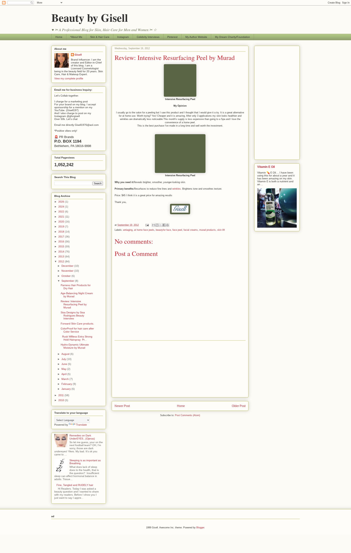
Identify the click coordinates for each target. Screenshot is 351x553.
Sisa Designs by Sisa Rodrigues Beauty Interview (73, 315)
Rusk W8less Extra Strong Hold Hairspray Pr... (76, 338)
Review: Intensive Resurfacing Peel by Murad (74, 304)
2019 (61, 226)
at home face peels (144, 230)
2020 (61, 221)
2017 (61, 236)
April (64, 374)
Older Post (239, 405)
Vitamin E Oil (266, 166)
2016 (61, 241)
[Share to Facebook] (164, 225)
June (64, 364)
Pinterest (172, 36)
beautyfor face (163, 230)
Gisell (78, 54)
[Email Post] (147, 225)
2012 (61, 261)
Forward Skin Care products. (77, 323)
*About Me (76, 36)
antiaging (128, 230)
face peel (177, 230)
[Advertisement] (180, 369)
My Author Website (196, 36)
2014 (61, 251)
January (66, 388)
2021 (61, 216)
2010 (61, 400)
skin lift (221, 230)
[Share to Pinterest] (167, 225)
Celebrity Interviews (148, 36)
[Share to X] (160, 225)
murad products (207, 230)
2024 (61, 206)
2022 (61, 211)
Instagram (123, 36)
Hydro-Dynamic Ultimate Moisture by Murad (75, 346)
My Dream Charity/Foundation (232, 36)
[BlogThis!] (157, 225)
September (68, 280)
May (64, 368)
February (67, 383)
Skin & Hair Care (99, 36)
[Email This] (153, 225)
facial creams (191, 230)
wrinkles (176, 188)
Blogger (200, 527)
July (64, 359)
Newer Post (122, 405)
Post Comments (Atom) (187, 415)
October (66, 275)
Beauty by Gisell (89, 17)
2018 (61, 231)
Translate (81, 424)
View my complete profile (68, 78)
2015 (61, 246)
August (65, 353)
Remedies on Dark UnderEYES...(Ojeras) (82, 437)
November (67, 270)
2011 (61, 395)
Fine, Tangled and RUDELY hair (74, 485)
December (67, 265)
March (65, 379)
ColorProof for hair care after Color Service (77, 330)
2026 (61, 201)
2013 (61, 256)
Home (58, 36)
